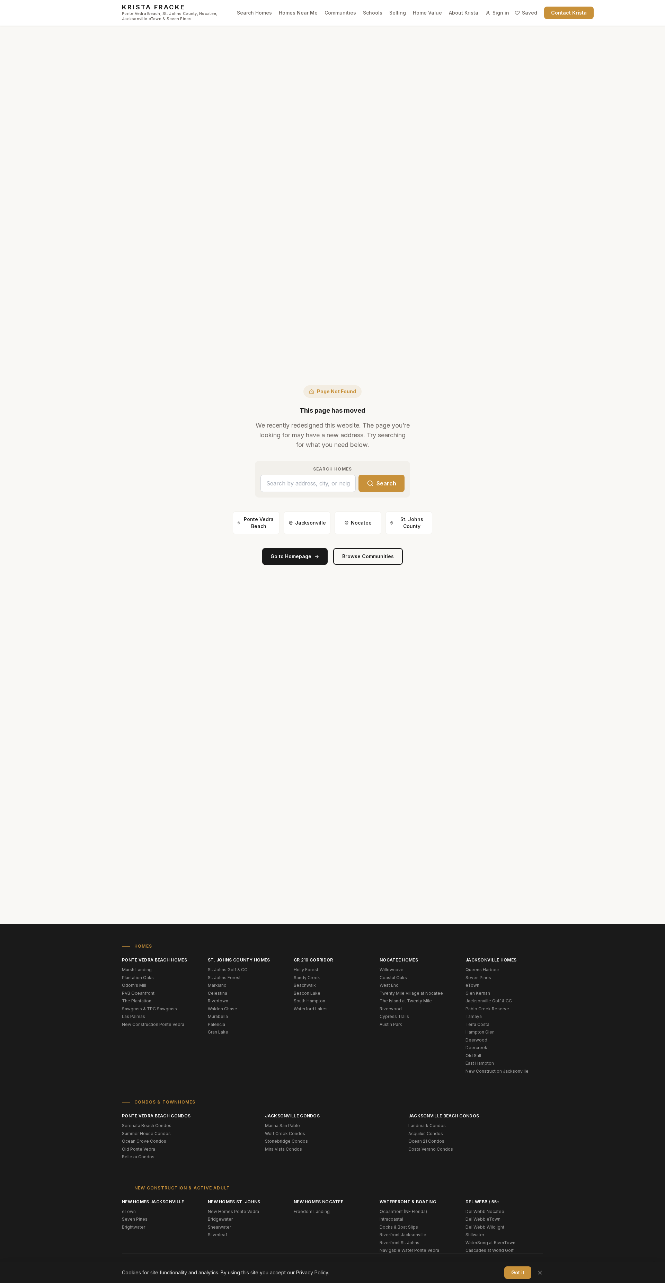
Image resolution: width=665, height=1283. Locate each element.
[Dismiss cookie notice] (540, 1272)
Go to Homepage (291, 556)
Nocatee (361, 523)
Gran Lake (218, 1032)
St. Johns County (411, 522)
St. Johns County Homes (239, 960)
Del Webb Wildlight (485, 1227)
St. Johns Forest (224, 977)
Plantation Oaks (138, 977)
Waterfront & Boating (408, 1201)
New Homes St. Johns (234, 1201)
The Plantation (136, 1000)
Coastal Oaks (393, 977)
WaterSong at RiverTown (490, 1242)
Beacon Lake (307, 993)
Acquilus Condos (425, 1133)
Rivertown (218, 1000)
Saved (529, 13)
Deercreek (476, 1047)
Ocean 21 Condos (426, 1141)
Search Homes (254, 13)
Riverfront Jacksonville (403, 1234)
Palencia (216, 1024)
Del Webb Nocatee (485, 1211)
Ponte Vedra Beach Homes (154, 960)
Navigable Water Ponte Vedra (409, 1250)
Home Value (427, 13)
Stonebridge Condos (286, 1141)
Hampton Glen (480, 1032)
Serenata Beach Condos (146, 1125)
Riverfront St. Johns (399, 1242)
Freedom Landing (312, 1211)
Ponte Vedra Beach (259, 522)
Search (386, 483)
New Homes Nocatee (318, 1201)
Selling (397, 13)
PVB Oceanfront (138, 993)
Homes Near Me (298, 13)
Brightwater (133, 1227)
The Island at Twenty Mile (406, 1000)
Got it (517, 1272)
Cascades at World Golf (490, 1250)
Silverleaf (217, 1234)
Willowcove (392, 969)
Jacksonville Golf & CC (489, 1000)
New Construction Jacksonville (497, 1071)
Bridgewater (220, 1219)
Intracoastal (391, 1219)
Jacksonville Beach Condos (443, 1115)
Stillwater (475, 1234)
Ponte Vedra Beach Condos (156, 1115)
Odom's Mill (134, 985)
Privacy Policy (312, 1272)
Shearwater (219, 1227)
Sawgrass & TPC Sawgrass (149, 1008)
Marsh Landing (137, 969)
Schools (372, 13)
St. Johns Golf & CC (227, 969)
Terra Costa (477, 1024)
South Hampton (309, 1000)
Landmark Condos (427, 1125)
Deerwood (476, 1040)
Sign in (501, 13)
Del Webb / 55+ (482, 1201)
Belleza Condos (138, 1156)
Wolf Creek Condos (285, 1133)
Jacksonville (310, 523)
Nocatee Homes (399, 960)
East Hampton (480, 1063)
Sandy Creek (307, 977)
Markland (217, 985)
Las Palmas (133, 1016)
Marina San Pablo (282, 1125)
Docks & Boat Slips (399, 1227)
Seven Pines (478, 977)
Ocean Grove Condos (144, 1141)
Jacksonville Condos (292, 1115)
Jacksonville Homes (491, 960)
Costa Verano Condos (430, 1149)
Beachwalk (305, 985)
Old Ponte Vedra (138, 1149)
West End (389, 985)
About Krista (463, 13)
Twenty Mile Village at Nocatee (411, 993)
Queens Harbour (482, 969)
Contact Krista (569, 13)
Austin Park (391, 1024)
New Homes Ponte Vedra (233, 1211)
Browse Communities (368, 556)
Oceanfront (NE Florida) (403, 1211)
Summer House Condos (146, 1133)
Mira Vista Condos (283, 1149)
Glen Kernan (478, 993)
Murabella (218, 1016)
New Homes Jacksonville (153, 1201)
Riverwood (391, 1008)
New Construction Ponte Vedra (153, 1024)
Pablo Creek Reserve (487, 1008)
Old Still (473, 1055)
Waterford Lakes (311, 1008)
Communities (340, 13)
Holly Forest (306, 969)
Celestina (217, 993)
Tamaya (474, 1016)
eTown (472, 985)
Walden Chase (222, 1008)
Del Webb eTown (483, 1219)
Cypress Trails (394, 1016)
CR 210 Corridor (313, 960)
